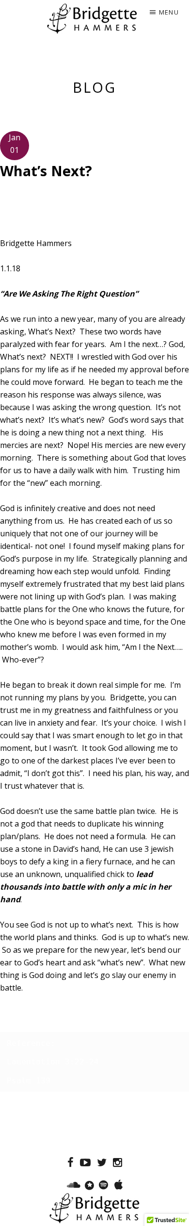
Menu (169, 12)
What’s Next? (46, 170)
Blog (94, 87)
